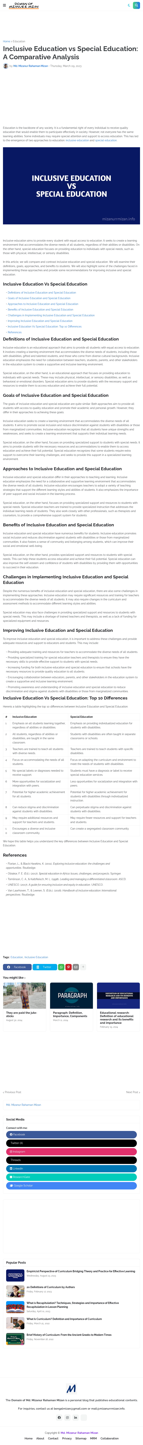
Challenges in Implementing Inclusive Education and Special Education (51, 315)
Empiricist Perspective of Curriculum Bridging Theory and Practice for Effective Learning (81, 1271)
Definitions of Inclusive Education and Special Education (42, 292)
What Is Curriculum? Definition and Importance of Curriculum (64, 1319)
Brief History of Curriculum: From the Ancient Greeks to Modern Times (69, 1334)
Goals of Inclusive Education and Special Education (39, 298)
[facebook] (59, 1417)
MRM (93, 1438)
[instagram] (67, 1417)
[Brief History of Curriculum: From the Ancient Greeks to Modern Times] (15, 1339)
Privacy (67, 1438)
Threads (15, 1160)
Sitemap (80, 1438)
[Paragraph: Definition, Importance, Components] (71, 996)
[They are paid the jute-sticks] (24, 996)
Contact (53, 1438)
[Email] (76, 967)
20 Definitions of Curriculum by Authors (51, 1287)
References (15, 332)
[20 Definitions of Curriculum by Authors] (15, 1291)
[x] (84, 1417)
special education (106, 140)
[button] (4, 5)
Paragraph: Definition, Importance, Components (70, 1014)
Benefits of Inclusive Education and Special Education (40, 309)
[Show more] (83, 967)
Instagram (18, 1151)
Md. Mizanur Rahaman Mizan (23, 1104)
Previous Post (13, 1092)
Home (6, 41)
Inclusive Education (36, 957)
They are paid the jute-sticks (21, 1014)
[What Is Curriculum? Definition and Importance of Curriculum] (15, 1323)
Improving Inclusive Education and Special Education (40, 320)
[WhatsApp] (61, 967)
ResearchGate (21, 1176)
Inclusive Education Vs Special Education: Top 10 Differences (45, 326)
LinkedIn (17, 1168)
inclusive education (77, 140)
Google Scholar (23, 1185)
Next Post (132, 1092)
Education (19, 41)
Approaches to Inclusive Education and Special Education (43, 303)
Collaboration (110, 1438)
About (40, 1438)
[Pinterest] (68, 967)
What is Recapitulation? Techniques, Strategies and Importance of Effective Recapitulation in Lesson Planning (73, 1304)
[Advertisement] (71, 25)
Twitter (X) (16, 1143)
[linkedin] (75, 1417)
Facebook (18, 1134)
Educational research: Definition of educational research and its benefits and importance (117, 1018)
